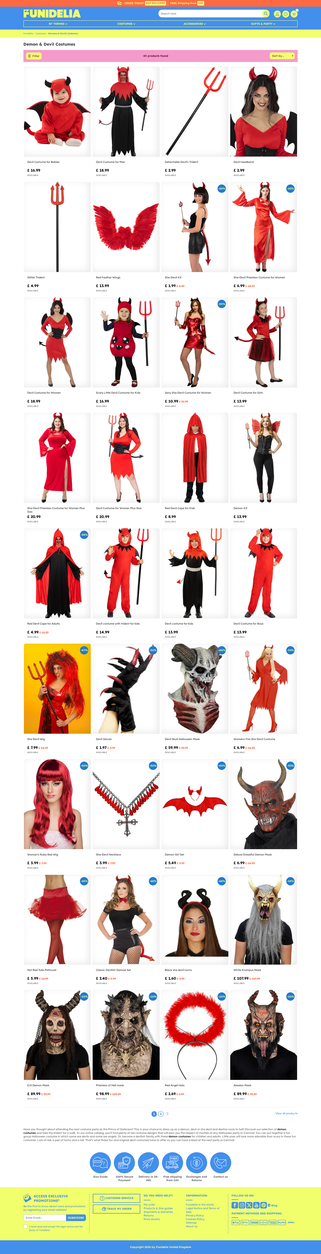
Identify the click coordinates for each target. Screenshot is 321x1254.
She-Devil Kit (173, 277)
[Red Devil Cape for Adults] (57, 573)
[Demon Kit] (263, 458)
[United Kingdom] (235, 1205)
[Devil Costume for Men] (126, 112)
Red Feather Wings (108, 277)
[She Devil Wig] (57, 689)
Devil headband (244, 162)
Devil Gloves (104, 739)
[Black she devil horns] (195, 920)
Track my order (119, 1208)
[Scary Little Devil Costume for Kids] (126, 342)
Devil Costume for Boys (248, 623)
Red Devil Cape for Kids (180, 508)
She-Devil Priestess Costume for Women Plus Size (56, 509)
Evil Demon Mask (38, 1085)
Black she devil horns (178, 970)
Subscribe (76, 1217)
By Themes (56, 23)
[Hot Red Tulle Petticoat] (57, 920)
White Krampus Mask (247, 970)
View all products (287, 1113)
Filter (35, 56)
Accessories (193, 23)
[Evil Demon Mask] (57, 1035)
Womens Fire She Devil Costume (254, 739)
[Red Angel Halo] (195, 1035)
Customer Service (118, 1198)
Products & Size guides (158, 1208)
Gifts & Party (261, 23)
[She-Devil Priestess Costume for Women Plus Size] (57, 458)
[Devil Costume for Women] (57, 342)
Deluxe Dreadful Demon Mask (253, 854)
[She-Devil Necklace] (126, 804)
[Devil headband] (263, 112)
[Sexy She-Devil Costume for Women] (195, 342)
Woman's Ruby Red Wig (42, 854)
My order (149, 1204)
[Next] (167, 1114)
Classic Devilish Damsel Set (113, 970)
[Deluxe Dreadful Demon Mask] (263, 804)
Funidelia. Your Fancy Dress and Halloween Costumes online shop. (52, 14)
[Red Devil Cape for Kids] (195, 458)
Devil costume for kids (179, 623)
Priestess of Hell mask (110, 1085)
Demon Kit (240, 508)
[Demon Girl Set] (195, 804)
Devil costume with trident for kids (118, 623)
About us (191, 1226)
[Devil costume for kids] (195, 573)
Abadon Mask (242, 1085)
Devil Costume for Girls (248, 392)
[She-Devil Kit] (195, 227)
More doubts (152, 1219)
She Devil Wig (36, 739)
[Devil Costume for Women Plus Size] (126, 458)
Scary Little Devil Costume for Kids (118, 392)
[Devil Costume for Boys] (263, 573)
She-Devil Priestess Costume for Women (259, 277)
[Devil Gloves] (126, 689)
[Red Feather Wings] (126, 227)
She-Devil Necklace (108, 854)
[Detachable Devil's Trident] (195, 112)
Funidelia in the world (199, 1204)
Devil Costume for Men (110, 162)
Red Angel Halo (175, 1085)
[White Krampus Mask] (263, 920)
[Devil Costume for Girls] (263, 342)
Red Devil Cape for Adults (43, 623)
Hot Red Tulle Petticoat (41, 970)
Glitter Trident (36, 277)
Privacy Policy (195, 1215)
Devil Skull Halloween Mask (182, 739)
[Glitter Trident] (57, 227)
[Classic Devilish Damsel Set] (126, 920)
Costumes (124, 23)
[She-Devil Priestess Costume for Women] (263, 227)
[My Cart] (294, 14)
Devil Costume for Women (44, 392)
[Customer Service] (285, 14)
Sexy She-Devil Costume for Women (188, 392)
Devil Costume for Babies (43, 162)
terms (32, 1230)
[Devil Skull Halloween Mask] (195, 689)
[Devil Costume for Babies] (57, 112)
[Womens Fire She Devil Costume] (263, 689)
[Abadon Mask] (263, 1035)
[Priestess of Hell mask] (126, 1035)
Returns (149, 1215)
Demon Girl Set (174, 854)
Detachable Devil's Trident (181, 162)
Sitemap (191, 1222)
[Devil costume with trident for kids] (126, 573)
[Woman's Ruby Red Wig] (57, 804)
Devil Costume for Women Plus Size (118, 508)
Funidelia (28, 33)
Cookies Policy (195, 1219)
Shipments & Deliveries (158, 1212)
